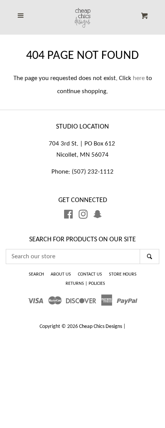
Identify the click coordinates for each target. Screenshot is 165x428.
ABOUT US (61, 274)
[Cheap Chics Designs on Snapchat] (97, 216)
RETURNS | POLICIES (85, 283)
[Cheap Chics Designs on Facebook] (68, 216)
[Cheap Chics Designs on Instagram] (83, 216)
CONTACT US (90, 274)
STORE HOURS (123, 274)
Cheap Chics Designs (100, 326)
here (139, 78)
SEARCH (36, 274)
